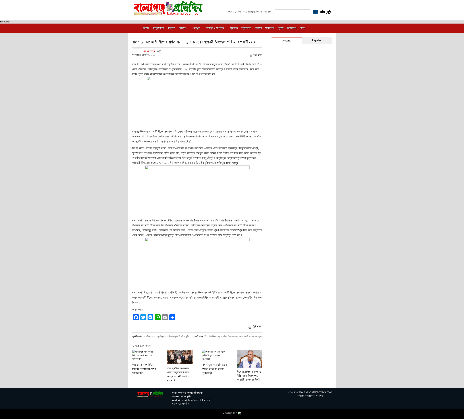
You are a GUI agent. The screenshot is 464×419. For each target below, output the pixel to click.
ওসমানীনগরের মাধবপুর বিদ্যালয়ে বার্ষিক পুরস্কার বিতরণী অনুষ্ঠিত (166, 336)
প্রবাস (280, 28)
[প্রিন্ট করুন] (250, 55)
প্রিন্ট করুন (257, 55)
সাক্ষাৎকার (269, 28)
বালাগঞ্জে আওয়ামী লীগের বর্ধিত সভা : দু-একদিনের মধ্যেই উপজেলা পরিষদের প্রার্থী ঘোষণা (195, 42)
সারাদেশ (182, 28)
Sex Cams (5, 21)
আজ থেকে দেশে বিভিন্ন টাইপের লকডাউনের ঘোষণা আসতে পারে (144, 369)
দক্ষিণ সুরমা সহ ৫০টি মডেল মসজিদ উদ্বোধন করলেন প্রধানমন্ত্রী (214, 369)
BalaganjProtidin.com (318, 392)
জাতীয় (146, 28)
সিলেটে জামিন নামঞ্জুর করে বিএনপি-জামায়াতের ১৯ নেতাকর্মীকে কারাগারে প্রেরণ (233, 336)
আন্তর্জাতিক (158, 28)
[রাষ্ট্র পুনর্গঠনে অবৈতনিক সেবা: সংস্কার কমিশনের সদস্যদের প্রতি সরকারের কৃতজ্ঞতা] (180, 357)
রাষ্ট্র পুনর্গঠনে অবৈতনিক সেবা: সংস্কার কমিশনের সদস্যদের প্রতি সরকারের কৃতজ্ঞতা (178, 374)
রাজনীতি (171, 28)
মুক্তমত (234, 28)
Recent (286, 40)
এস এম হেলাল (149, 51)
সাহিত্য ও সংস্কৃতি (215, 28)
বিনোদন (258, 28)
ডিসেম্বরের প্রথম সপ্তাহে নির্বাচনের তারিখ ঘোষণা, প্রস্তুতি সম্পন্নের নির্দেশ (249, 376)
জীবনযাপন (291, 28)
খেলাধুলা (196, 28)
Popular (316, 40)
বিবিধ (302, 28)
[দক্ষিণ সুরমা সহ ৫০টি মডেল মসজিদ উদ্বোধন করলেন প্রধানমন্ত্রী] (214, 355)
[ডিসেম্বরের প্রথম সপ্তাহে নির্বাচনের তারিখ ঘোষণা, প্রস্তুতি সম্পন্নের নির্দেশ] (249, 359)
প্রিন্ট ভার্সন (246, 28)
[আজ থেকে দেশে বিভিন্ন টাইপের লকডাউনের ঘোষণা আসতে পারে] (145, 355)
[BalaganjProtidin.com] (168, 13)
